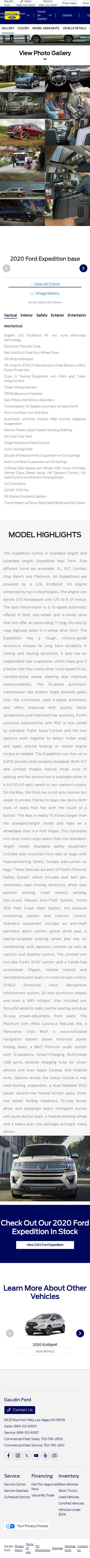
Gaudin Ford (8, 1548)
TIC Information (42, 1548)
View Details (44, 1351)
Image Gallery (47, 293)
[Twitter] (26, 1455)
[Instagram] (17, 1455)
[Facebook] (8, 1455)
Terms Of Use (29, 1548)
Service (12, 1476)
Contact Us (22, 1410)
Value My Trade (42, 1495)
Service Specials (16, 1490)
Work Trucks (68, 1490)
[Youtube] (36, 1455)
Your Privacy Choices (32, 1526)
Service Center (15, 1484)
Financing (42, 1476)
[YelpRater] (45, 1455)
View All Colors (46, 284)
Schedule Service (17, 1497)
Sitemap (57, 1548)
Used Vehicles (69, 1497)
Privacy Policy (19, 1548)
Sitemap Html (70, 1548)
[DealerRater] (54, 1455)
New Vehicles (68, 1484)
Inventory (69, 1476)
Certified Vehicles (71, 1503)
